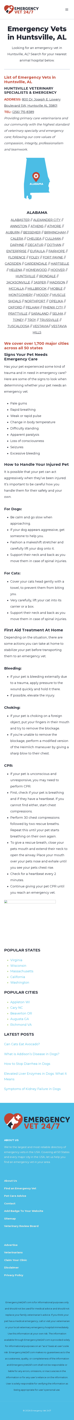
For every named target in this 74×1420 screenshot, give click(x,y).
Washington (19, 982)
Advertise (11, 1245)
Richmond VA (21, 1025)
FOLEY (34, 257)
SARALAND (40, 314)
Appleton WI (20, 1002)
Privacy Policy (13, 1275)
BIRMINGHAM (55, 232)
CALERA (16, 239)
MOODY (42, 295)
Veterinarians (13, 1252)
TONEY (18, 320)
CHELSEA (34, 239)
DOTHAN (54, 245)
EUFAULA (37, 251)
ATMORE (54, 226)
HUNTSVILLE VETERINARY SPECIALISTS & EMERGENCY (30, 90)
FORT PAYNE (53, 257)
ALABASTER (20, 220)
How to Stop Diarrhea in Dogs (27, 1064)
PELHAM (32, 307)
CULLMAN (53, 239)
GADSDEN (13, 264)
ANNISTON (18, 226)
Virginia (16, 960)
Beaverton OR (21, 1013)
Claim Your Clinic (15, 1260)
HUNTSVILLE (25, 276)
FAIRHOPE (57, 251)
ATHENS (37, 226)
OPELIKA (56, 301)
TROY (31, 320)
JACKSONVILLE (18, 282)
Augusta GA (19, 1019)
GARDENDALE (36, 264)
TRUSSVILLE (49, 320)
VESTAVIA (41, 326)
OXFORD (15, 307)
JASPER (40, 282)
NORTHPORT (35, 301)
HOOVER (58, 270)
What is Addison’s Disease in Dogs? (31, 1054)
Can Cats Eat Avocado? (22, 1044)
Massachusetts (21, 971)
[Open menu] (67, 9)
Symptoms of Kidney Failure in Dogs (32, 1089)
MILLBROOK (37, 289)
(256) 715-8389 (23, 112)
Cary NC (16, 1008)
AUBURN (13, 232)
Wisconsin (18, 966)
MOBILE (56, 289)
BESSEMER (32, 232)
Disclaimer (11, 1267)
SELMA (57, 314)
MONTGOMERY (21, 295)
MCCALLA (16, 289)
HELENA (15, 270)
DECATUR (35, 245)
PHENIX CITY (53, 307)
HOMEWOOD (36, 270)
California (17, 977)
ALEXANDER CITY (47, 220)
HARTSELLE (60, 264)
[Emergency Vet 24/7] (21, 9)
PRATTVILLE (18, 314)
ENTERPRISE (16, 251)
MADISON (57, 282)
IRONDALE (47, 276)
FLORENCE (16, 257)
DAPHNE (17, 245)
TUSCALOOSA (18, 326)
